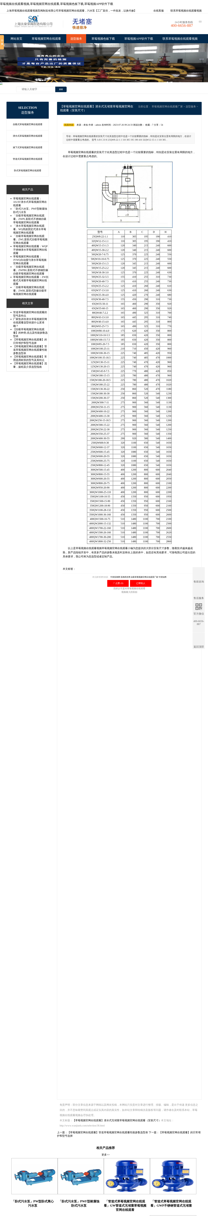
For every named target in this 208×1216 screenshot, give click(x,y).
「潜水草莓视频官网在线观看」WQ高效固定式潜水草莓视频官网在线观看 (29, 229)
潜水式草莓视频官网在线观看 (27, 136)
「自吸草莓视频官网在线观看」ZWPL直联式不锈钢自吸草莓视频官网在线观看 (29, 219)
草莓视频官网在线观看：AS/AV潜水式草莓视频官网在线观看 (30, 202)
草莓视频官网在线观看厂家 (167, 106)
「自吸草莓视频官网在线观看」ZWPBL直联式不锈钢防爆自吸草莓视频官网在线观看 (30, 270)
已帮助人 (140, 583)
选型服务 (76, 38)
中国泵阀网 (115, 577)
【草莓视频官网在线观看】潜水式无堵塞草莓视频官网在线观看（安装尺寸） (117, 1120)
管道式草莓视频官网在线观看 (27, 159)
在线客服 (158, 10)
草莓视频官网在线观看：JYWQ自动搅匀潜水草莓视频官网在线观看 (29, 260)
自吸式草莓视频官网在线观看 (27, 124)
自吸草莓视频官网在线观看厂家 (144, 577)
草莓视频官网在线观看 (46, 38)
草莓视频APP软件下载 (138, 38)
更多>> (106, 1154)
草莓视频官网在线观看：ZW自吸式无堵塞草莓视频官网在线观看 (30, 280)
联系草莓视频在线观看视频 (186, 10)
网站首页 (16, 38)
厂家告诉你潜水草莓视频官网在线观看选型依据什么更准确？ (30, 322)
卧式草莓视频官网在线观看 (27, 170)
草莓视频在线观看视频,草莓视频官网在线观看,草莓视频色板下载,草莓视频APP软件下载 (56, 4)
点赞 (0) (118, 583)
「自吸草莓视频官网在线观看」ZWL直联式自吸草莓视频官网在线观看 (30, 239)
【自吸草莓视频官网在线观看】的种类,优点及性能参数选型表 (30, 333)
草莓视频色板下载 (103, 38)
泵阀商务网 (125, 577)
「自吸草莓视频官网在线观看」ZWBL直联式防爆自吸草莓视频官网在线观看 (30, 290)
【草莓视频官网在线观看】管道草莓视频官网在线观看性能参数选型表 (30, 350)
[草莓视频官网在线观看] (34, 24)
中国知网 (162, 577)
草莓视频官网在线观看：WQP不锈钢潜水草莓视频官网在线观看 (30, 249)
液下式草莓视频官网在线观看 (27, 147)
